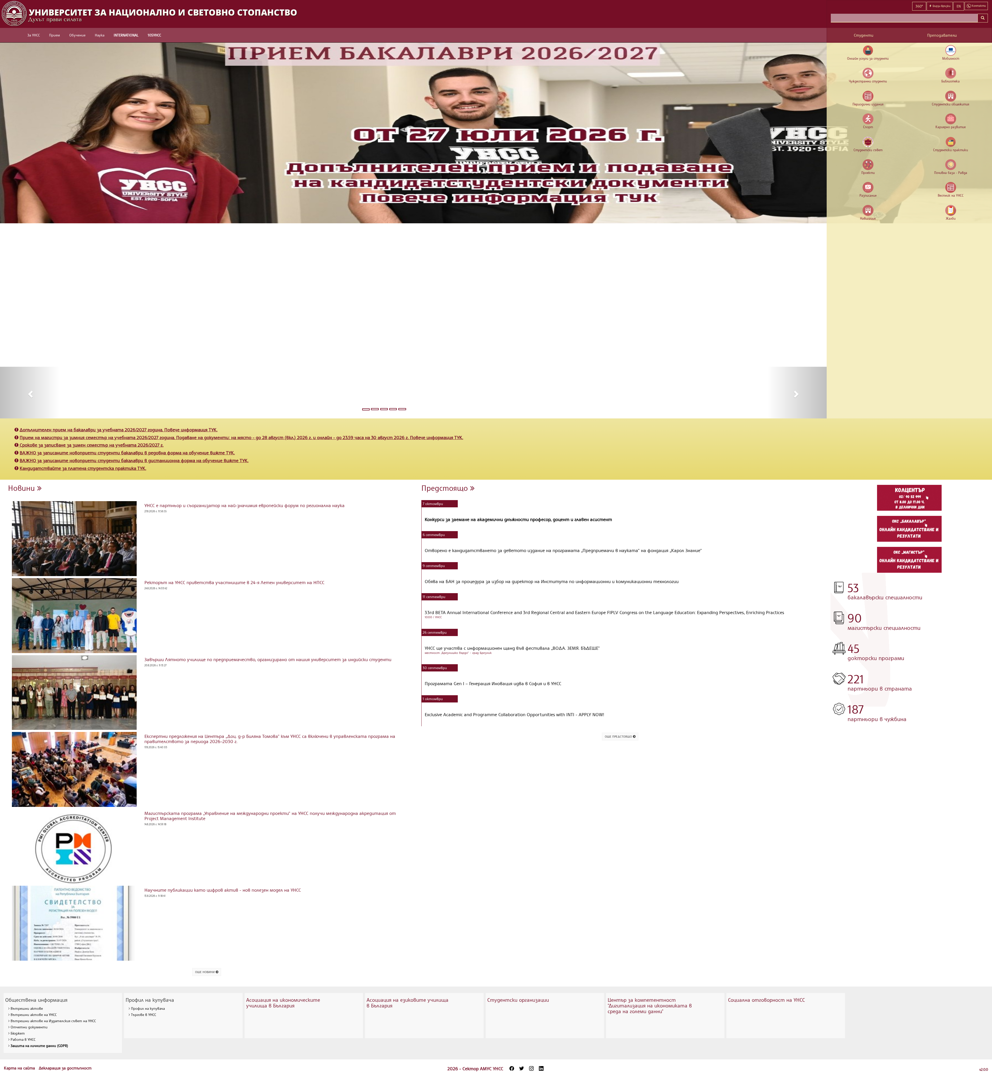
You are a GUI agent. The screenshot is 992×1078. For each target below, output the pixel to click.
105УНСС (154, 35)
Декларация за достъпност (65, 1068)
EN (959, 6)
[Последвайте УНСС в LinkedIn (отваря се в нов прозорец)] (541, 1068)
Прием (54, 35)
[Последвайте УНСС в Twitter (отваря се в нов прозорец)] (521, 1068)
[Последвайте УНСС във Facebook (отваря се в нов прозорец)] (511, 1068)
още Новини (205, 972)
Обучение (77, 35)
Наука (99, 35)
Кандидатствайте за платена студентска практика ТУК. (83, 468)
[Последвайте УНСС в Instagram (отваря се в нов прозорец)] (531, 1068)
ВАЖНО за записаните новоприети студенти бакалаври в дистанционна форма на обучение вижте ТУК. (134, 460)
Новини (22, 488)
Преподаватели (942, 35)
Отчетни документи (29, 1027)
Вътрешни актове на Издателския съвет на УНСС (53, 1021)
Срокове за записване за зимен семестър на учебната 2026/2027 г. (92, 445)
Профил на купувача (148, 1008)
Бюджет (18, 1033)
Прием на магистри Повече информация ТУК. (241, 437)
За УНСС (33, 35)
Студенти (863, 35)
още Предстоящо (619, 736)
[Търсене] (983, 18)
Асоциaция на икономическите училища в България (283, 1003)
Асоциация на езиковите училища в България (407, 1003)
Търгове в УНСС (143, 1014)
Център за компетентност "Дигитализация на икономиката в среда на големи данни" (650, 1005)
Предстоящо (445, 488)
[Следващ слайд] (796, 392)
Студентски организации (518, 1000)
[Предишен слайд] (29, 392)
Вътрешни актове (27, 1008)
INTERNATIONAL (126, 35)
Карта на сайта (20, 1068)
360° (919, 6)
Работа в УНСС (23, 1039)
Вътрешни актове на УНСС (34, 1014)
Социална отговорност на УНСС (766, 1000)
